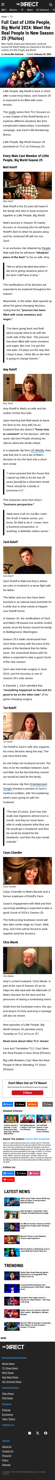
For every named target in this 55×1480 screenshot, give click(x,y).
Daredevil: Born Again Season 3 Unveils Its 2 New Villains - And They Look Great (35, 1300)
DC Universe (43, 9)
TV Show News (10, 1368)
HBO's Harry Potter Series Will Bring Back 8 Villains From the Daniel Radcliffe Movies (35, 1200)
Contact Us (7, 1451)
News (30, 9)
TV (22, 9)
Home (4, 17)
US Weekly (37, 450)
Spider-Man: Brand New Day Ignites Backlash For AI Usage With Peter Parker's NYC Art (34, 1274)
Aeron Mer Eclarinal (13, 54)
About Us (6, 1447)
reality (12, 112)
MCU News (8, 1373)
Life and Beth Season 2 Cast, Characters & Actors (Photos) (42, 1128)
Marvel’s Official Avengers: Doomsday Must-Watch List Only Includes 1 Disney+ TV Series (35, 1325)
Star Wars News (10, 1377)
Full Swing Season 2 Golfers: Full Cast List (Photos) (27, 1127)
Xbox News (8, 1393)
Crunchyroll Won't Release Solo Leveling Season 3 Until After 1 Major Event (35, 1287)
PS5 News (7, 1398)
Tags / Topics (8, 1419)
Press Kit (6, 1456)
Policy (5, 1460)
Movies (13, 9)
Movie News (8, 1364)
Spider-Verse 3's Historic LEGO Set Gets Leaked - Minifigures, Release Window (34, 1312)
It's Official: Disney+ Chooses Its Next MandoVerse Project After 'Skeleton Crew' (35, 1226)
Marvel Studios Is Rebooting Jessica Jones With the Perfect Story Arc (35, 1250)
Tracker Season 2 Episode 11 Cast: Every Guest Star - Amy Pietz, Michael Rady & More (11, 1129)
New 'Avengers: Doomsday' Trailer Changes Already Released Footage (34, 1212)
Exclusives (7, 1414)
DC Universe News (11, 1382)
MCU (3, 9)
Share (9, 1104)
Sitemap (6, 1465)
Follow (9, 1173)
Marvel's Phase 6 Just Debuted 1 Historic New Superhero (33, 1237)
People (46, 248)
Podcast (6, 1410)
